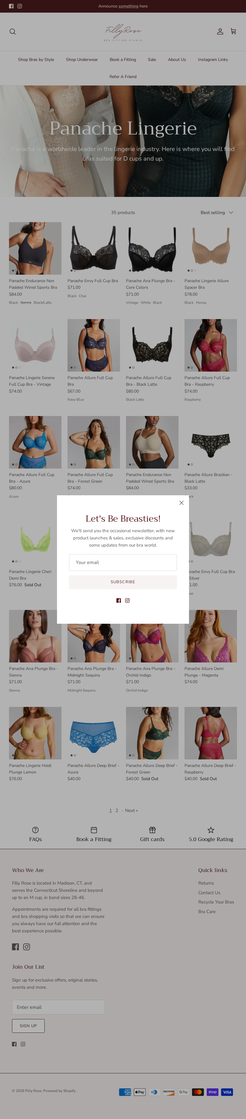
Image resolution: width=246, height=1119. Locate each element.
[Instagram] (127, 600)
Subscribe (123, 582)
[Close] (181, 502)
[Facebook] (118, 600)
